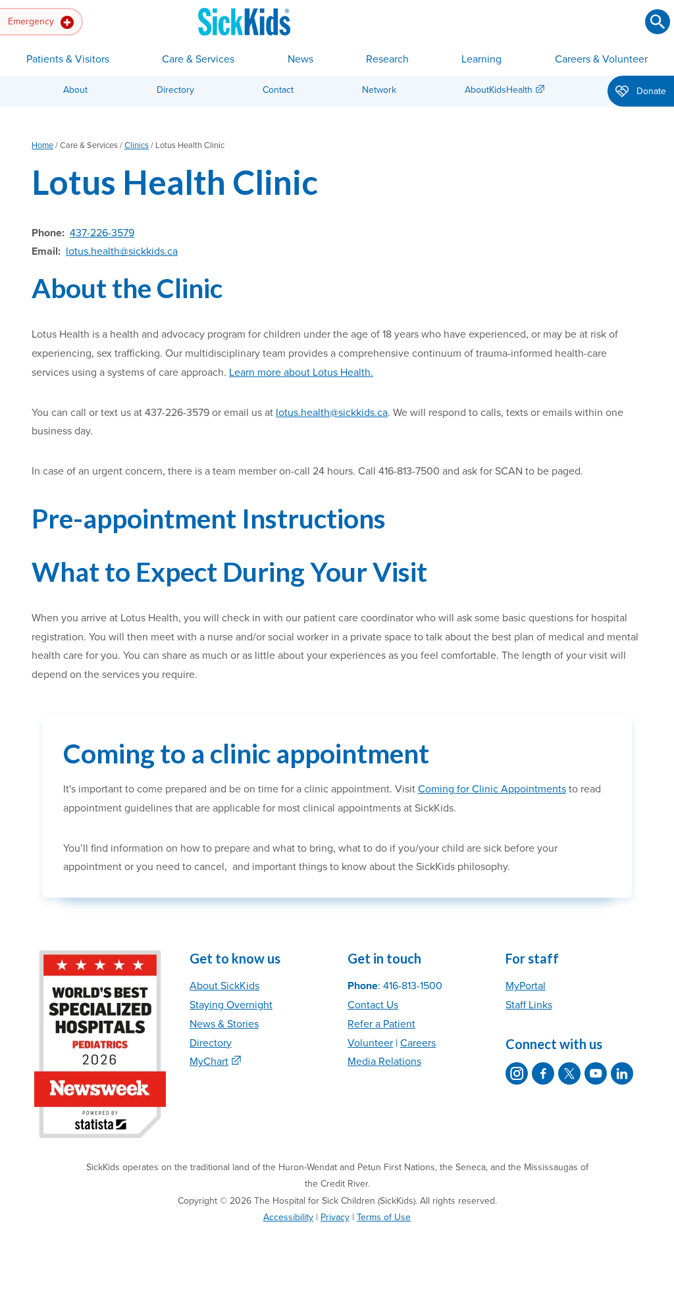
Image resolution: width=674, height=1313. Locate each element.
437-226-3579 (102, 233)
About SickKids (224, 985)
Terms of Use (384, 1217)
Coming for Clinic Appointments (492, 789)
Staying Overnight (231, 1005)
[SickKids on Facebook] (543, 1073)
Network (379, 89)
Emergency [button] (32, 21)
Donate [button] (650, 91)
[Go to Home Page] (244, 21)
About (75, 89)
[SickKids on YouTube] (595, 1073)
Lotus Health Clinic (175, 182)
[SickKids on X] (569, 1073)
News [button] (300, 59)
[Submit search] (657, 21)
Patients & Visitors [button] (67, 59)
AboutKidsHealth (498, 89)
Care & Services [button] (198, 59)
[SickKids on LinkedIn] (622, 1073)
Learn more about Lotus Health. (301, 372)
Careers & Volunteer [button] (601, 59)
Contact (278, 89)
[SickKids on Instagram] (517, 1073)
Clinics (136, 145)
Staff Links (529, 1005)
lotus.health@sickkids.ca (122, 251)
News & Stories (224, 1024)
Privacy (335, 1217)
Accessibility (288, 1217)
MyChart (209, 1061)
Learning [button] (481, 59)
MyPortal (526, 985)
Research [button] (387, 59)
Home (42, 145)
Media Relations (384, 1061)
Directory (175, 89)
